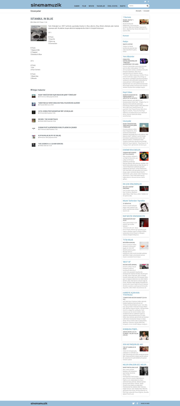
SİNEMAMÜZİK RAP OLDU (129, 219)
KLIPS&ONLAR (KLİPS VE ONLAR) (49, 135)
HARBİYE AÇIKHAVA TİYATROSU (131, 294)
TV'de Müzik (128, 240)
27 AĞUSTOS (127, 203)
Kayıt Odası (127, 92)
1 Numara (127, 17)
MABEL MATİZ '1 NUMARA (128, 20)
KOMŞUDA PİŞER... (130, 329)
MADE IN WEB (145, 403)
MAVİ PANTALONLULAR (130, 367)
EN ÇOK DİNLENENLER (132, 184)
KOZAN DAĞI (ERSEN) (130, 264)
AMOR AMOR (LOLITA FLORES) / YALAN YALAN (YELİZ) (130, 333)
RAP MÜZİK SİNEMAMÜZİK (134, 216)
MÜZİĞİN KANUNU (129, 242)
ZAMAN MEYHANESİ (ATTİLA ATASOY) (129, 153)
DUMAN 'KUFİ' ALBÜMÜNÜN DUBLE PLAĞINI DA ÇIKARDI (57, 127)
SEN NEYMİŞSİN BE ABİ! (133, 344)
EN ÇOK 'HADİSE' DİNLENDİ (128, 187)
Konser (126, 36)
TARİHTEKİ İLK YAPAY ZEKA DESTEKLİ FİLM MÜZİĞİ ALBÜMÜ (59, 103)
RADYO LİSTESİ (127, 44)
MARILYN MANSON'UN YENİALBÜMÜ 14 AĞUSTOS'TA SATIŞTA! (130, 96)
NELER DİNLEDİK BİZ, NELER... (135, 365)
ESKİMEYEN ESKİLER (131, 150)
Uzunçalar (146, 11)
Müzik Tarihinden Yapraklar (134, 201)
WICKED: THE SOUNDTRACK (48, 119)
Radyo (125, 41)
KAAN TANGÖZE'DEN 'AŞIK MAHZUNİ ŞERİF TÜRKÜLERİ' (57, 95)
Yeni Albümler (128, 56)
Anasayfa (138, 11)
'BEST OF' (127, 262)
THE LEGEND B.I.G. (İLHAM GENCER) (50, 144)
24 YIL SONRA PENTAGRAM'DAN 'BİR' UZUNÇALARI (55, 111)
